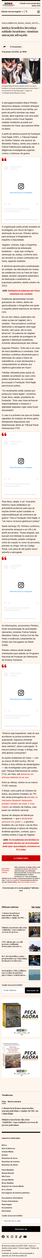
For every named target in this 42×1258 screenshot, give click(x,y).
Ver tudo (35, 907)
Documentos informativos (12, 1198)
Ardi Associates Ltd (19, 1256)
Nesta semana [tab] (14, 1101)
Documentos (7, 1208)
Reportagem (7, 1204)
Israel (28, 23)
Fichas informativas (10, 1201)
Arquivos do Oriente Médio (13, 1186)
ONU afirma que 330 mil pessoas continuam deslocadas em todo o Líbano (12, 944)
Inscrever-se (32, 990)
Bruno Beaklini (8, 1183)
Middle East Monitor (30, 869)
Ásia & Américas (9, 23)
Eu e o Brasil (7, 1189)
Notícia (35, 23)
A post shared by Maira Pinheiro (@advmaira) (21, 219)
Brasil (21, 23)
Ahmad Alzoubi (8, 1173)
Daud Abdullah (8, 1170)
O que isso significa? (12, 880)
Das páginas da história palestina (16, 1193)
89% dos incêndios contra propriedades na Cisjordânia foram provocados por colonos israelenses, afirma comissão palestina (14, 958)
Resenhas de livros (10, 1158)
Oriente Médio (8, 1152)
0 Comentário (16, 47)
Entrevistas (6, 1211)
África (4, 1145)
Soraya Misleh (8, 1180)
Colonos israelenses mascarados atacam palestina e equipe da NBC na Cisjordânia (14, 915)
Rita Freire (6, 1176)
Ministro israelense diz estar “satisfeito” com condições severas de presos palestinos (14, 929)
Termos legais (23, 1248)
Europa (5, 1155)
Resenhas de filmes (10, 1165)
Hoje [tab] (4, 1101)
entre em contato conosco (27, 882)
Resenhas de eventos (11, 1162)
